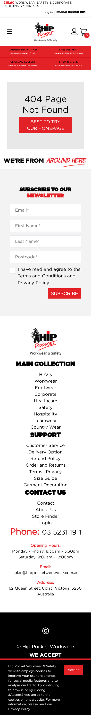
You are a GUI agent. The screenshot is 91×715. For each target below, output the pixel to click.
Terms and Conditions (42, 275)
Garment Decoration (45, 484)
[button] (74, 32)
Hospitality (45, 414)
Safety (46, 407)
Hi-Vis (45, 374)
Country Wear (46, 427)
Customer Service (45, 445)
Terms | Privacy (45, 471)
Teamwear (45, 420)
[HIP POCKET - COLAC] (45, 31)
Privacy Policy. (19, 709)
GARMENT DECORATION (23, 51)
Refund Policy (45, 458)
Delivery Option (45, 452)
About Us (45, 509)
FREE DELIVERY (68, 51)
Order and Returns (46, 465)
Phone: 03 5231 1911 (71, 12)
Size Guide (45, 478)
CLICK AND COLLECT (22, 63)
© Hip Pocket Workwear (45, 646)
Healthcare (45, 400)
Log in (48, 12)
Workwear (45, 381)
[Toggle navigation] (9, 31)
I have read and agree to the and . (49, 276)
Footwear (45, 387)
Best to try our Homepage (45, 125)
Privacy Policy (33, 282)
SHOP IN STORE (68, 63)
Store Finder (45, 516)
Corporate (45, 394)
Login (45, 522)
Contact (45, 503)
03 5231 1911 (61, 532)
